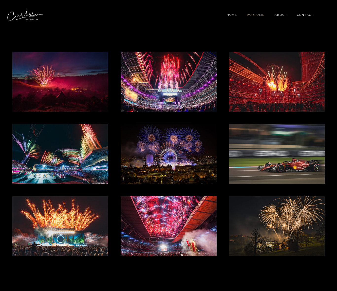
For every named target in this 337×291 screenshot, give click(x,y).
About (281, 15)
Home (232, 15)
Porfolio (256, 15)
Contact (305, 15)
